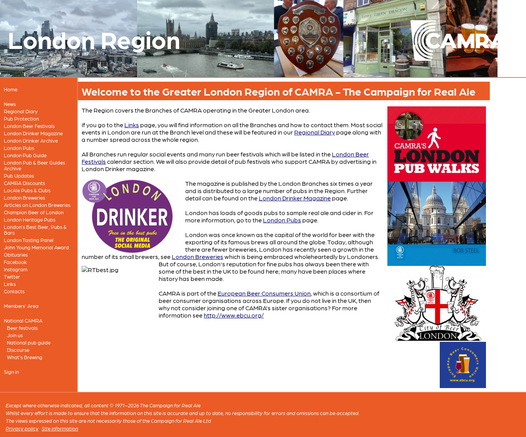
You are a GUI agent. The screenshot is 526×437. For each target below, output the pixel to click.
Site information (60, 428)
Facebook (15, 262)
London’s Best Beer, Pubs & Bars (35, 229)
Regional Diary (21, 111)
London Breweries (24, 197)
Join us (15, 335)
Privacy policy (22, 428)
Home (10, 89)
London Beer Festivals (29, 126)
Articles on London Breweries (37, 205)
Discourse (18, 350)
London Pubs (19, 148)
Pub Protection (21, 118)
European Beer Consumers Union (264, 293)
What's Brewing (24, 357)
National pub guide (28, 342)
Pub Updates (19, 175)
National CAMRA (23, 320)
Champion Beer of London (34, 212)
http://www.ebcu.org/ (234, 315)
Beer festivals (22, 328)
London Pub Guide (25, 155)
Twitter (12, 276)
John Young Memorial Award (36, 247)
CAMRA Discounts (24, 183)
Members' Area (21, 306)
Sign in (11, 372)
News (10, 104)
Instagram (15, 269)
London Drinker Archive (31, 140)
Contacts (14, 291)
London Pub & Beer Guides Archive (34, 165)
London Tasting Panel (29, 240)
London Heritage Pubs (29, 219)
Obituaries (16, 254)
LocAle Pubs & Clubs (27, 190)
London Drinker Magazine (33, 133)
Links (10, 284)
